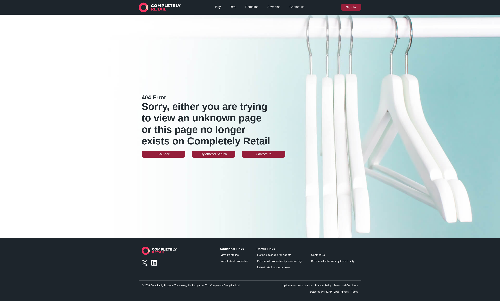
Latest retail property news (273, 267)
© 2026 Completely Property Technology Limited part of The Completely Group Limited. (191, 285)
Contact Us (263, 154)
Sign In (351, 7)
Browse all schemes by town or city (332, 261)
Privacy (344, 291)
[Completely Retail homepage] (159, 252)
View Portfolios (230, 254)
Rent (233, 7)
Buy (218, 7)
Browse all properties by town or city (279, 261)
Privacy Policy (323, 285)
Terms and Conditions (346, 285)
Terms (354, 291)
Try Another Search (213, 154)
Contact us (296, 7)
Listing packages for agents (274, 254)
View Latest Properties (234, 261)
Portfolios (251, 7)
